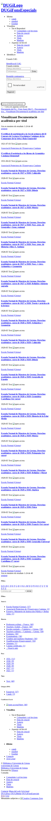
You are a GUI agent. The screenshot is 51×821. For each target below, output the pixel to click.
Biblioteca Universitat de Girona (16, 763)
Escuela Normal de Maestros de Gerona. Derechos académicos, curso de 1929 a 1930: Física (23, 506)
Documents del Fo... (9, 109)
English (15, 24)
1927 (10, 668)
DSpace (15, 770)
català (14, 19)
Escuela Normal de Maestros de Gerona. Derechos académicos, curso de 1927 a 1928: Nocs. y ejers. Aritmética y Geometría (23, 264)
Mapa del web (15, 791)
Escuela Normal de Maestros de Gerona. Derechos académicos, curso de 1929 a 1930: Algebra (23, 488)
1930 (10, 661)
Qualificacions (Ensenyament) (21, 641)
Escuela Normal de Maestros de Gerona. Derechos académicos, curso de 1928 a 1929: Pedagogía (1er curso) (23, 453)
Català (10, 694)
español (15, 21)
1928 (10, 666)
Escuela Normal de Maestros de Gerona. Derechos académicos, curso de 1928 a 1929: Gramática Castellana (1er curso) (23, 396)
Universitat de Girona (10, 765)
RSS (3, 796)
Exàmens (12, 634)
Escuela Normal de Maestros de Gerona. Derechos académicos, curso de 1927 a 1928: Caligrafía (23, 172)
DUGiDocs (6, 793)
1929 (10, 663)
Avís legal (25, 791)
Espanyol (12, 692)
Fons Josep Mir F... (26, 109)
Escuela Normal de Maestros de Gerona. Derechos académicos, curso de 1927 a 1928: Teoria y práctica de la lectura (25, 303)
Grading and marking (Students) (21, 639)
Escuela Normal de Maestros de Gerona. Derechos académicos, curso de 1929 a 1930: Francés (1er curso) (25, 523)
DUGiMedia (16, 793)
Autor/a (20, 35)
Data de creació (23, 33)
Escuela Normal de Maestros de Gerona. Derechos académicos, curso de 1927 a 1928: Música (23, 206)
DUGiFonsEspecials (18, 10)
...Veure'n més (12, 648)
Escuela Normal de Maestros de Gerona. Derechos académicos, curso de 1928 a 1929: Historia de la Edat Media (24, 416)
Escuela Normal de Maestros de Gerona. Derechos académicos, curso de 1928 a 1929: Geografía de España (23, 376)
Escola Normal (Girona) (11, 183)
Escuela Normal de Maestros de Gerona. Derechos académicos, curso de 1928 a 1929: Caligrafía (23, 341)
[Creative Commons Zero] (31, 798)
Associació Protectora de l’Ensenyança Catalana (21, 148)
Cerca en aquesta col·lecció (15, 107)
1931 (10, 659)
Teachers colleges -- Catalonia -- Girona (25, 631)
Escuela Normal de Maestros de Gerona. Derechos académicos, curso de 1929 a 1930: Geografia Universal (25, 540)
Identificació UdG (13, 63)
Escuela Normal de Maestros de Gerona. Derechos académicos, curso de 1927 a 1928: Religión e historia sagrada (24, 283)
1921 (10, 671)
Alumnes (11, 643)
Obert (22, 705)
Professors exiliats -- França (19, 624)
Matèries (20, 40)
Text (10, 681)
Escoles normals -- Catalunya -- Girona (24, 629)
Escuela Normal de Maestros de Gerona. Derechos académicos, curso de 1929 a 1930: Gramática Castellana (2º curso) (23, 558)
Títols (19, 38)
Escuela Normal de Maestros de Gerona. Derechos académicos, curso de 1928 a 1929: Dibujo (23, 358)
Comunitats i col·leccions (27, 31)
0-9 (2, 586)
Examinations (14, 636)
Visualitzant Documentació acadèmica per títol (25, 111)
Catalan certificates (15, 646)
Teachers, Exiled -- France (19, 627)
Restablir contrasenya (15, 76)
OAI (7, 796)
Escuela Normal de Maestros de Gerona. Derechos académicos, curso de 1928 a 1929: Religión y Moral (24, 471)
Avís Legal (10, 759)
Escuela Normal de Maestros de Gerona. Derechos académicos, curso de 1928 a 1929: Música (23, 434)
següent (4, 129)
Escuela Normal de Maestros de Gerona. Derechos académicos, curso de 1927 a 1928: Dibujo (23, 189)
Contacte (10, 756)
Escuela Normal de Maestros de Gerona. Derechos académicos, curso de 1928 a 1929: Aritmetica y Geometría (23, 322)
